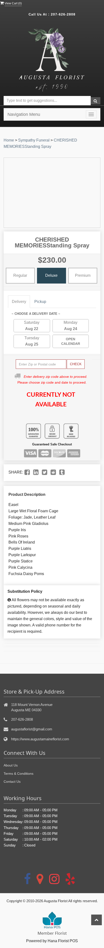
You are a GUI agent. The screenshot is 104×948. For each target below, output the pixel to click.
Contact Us (12, 781)
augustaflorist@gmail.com (31, 729)
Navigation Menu (23, 114)
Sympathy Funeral (34, 140)
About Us (11, 765)
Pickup (40, 302)
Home (9, 140)
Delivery (19, 302)
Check (76, 364)
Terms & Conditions (18, 773)
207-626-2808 (63, 14)
